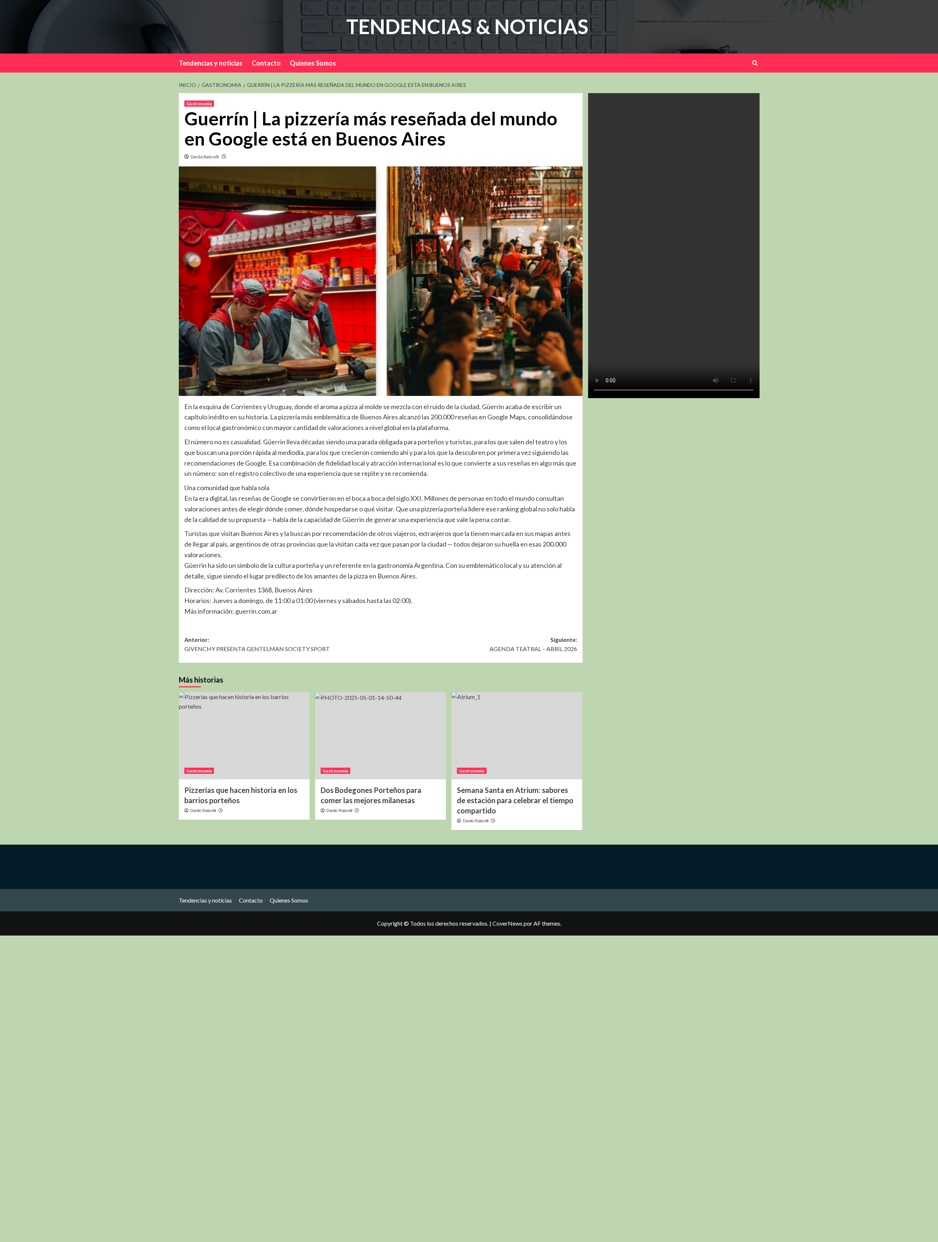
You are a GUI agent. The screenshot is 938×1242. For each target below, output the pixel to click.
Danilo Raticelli (205, 156)
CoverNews (507, 923)
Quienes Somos (313, 63)
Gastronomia (199, 103)
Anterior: (257, 644)
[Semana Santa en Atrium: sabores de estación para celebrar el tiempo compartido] (516, 735)
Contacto (266, 63)
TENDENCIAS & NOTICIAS (467, 26)
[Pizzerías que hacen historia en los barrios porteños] (244, 735)
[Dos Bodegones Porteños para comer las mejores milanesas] (380, 735)
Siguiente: (533, 644)
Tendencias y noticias (211, 63)
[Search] (755, 62)
